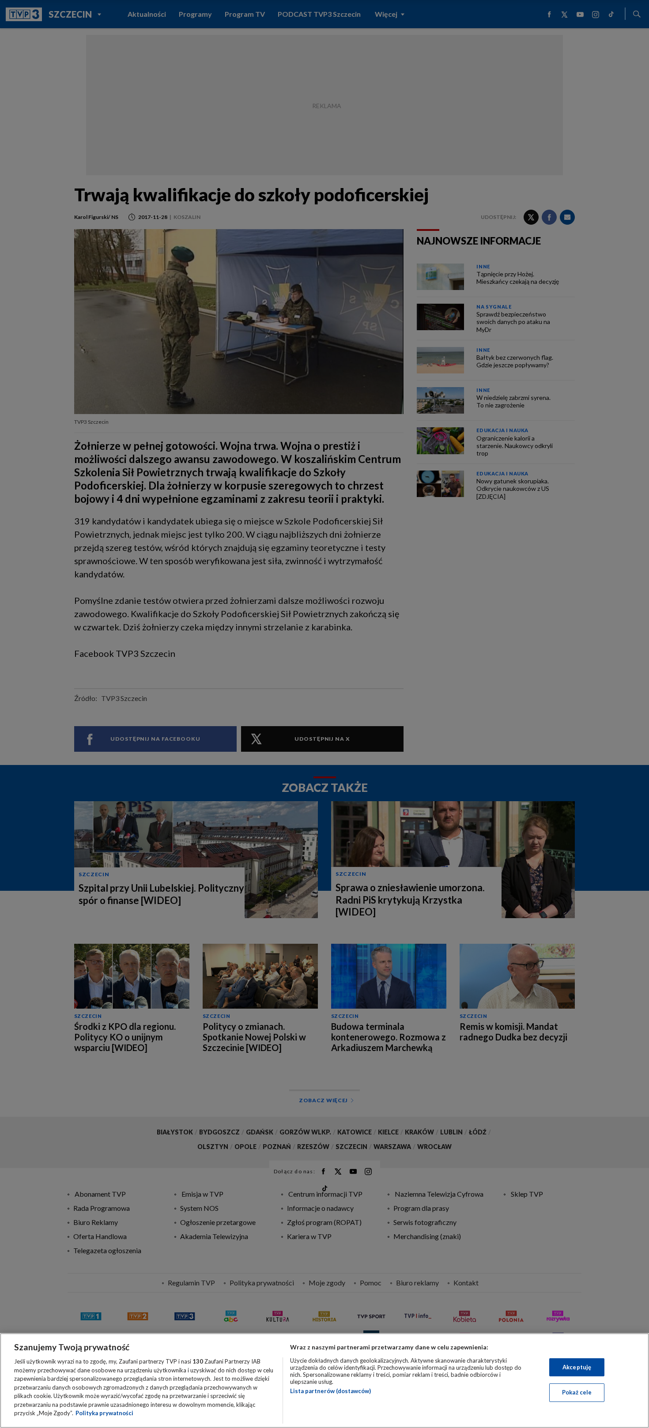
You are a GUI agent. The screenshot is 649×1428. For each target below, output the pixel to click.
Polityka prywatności (104, 1413)
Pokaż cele (577, 1392)
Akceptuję (576, 1367)
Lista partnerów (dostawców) (330, 1390)
